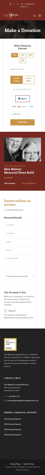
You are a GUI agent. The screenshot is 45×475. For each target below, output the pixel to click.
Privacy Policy (15, 464)
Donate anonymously (15, 210)
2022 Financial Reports (12, 419)
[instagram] (17, 4)
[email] (10, 4)
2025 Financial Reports (12, 435)
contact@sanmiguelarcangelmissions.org (22, 401)
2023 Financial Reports (12, 424)
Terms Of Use (28, 464)
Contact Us (23, 7)
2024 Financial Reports (12, 429)
